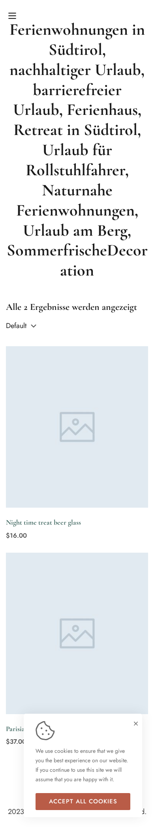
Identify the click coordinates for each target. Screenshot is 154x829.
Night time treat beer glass (43, 522)
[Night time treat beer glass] (77, 427)
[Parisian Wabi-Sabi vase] (77, 633)
